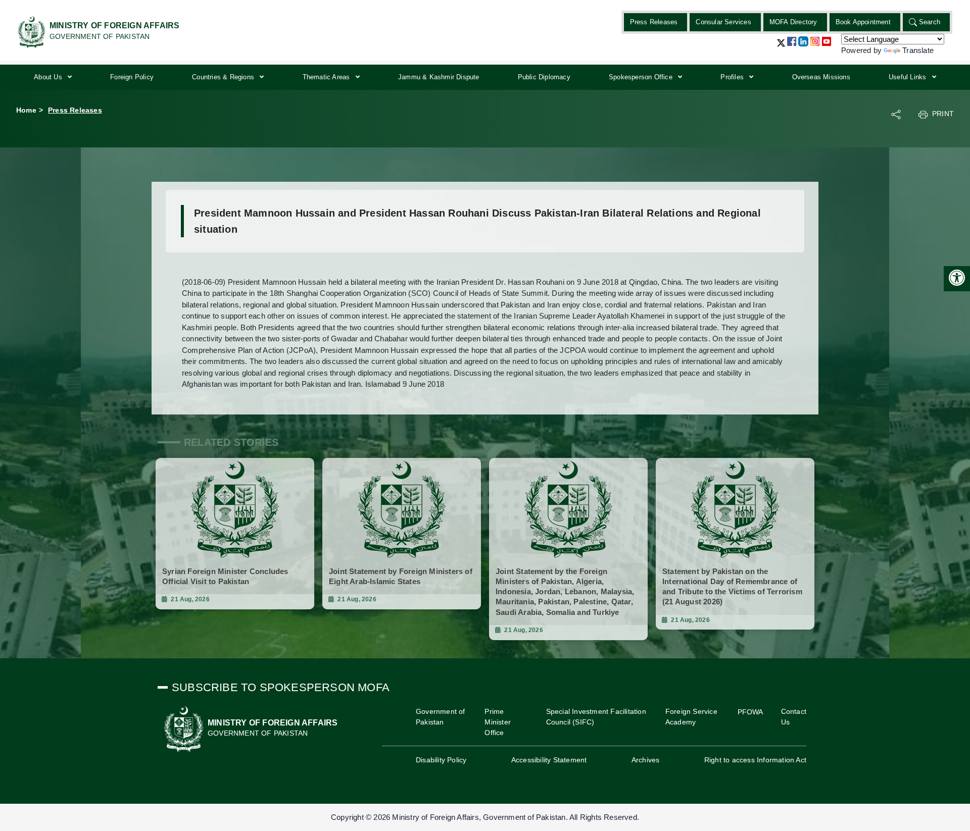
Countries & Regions (224, 77)
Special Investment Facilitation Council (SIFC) (596, 716)
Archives (646, 760)
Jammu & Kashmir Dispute (438, 77)
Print (943, 114)
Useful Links (909, 77)
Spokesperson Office (641, 77)
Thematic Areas (327, 77)
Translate (918, 50)
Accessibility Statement (549, 760)
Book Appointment (863, 22)
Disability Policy (441, 760)
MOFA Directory (793, 22)
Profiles (733, 77)
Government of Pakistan (440, 716)
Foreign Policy (132, 77)
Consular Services (723, 22)
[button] (781, 47)
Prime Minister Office (497, 722)
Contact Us (793, 716)
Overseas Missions (821, 77)
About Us (49, 77)
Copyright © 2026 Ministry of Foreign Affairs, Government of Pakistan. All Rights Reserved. (485, 817)
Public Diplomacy (544, 77)
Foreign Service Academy (691, 716)
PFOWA (750, 712)
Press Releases (654, 22)
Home (26, 110)
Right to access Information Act (755, 760)
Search (929, 22)
